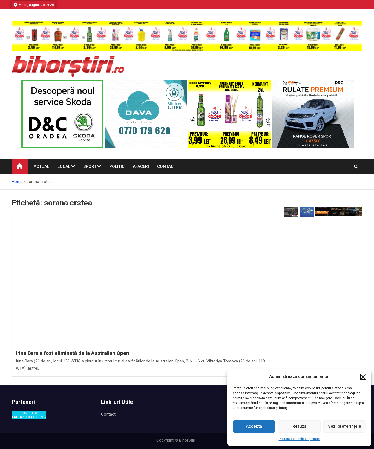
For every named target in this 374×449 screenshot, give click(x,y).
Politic (117, 166)
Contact (166, 166)
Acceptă (254, 426)
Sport (89, 166)
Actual (41, 166)
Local (63, 166)
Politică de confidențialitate (299, 439)
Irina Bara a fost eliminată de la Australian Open (72, 353)
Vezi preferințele (344, 426)
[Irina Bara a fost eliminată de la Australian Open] (144, 312)
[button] (363, 376)
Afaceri (141, 166)
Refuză (299, 426)
